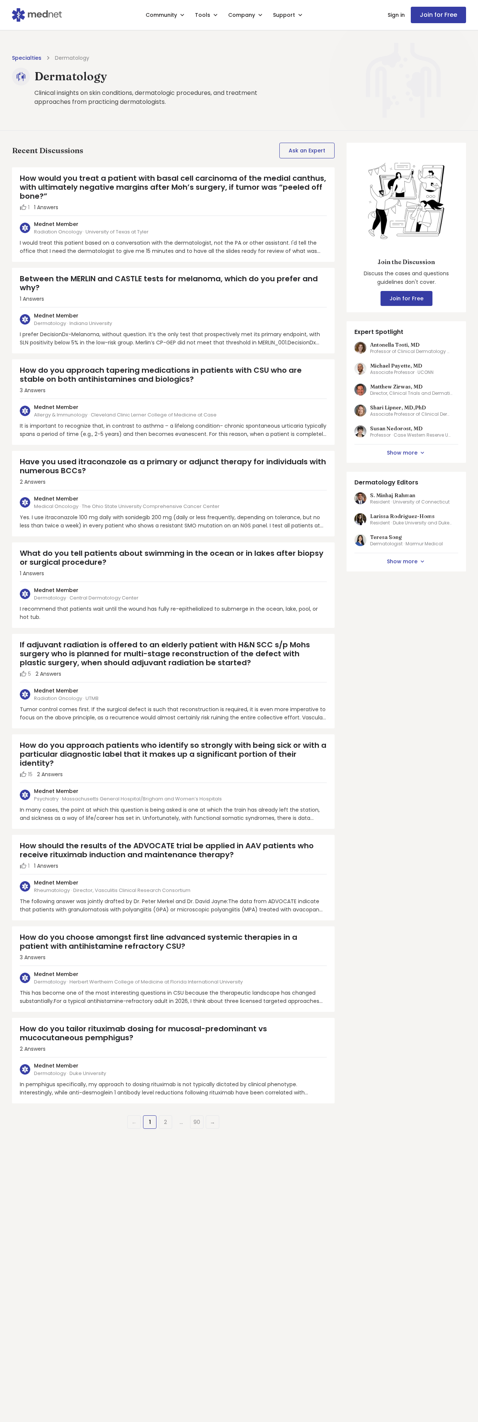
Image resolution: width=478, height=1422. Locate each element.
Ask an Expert (307, 150)
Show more (402, 452)
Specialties (26, 58)
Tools (202, 15)
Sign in (396, 15)
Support (284, 15)
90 (196, 1122)
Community (161, 15)
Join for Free (438, 14)
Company (241, 15)
